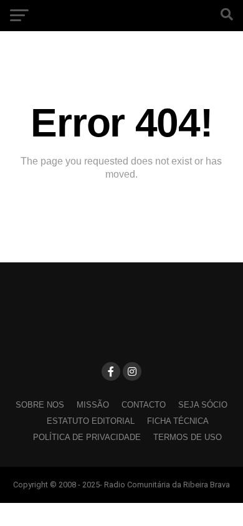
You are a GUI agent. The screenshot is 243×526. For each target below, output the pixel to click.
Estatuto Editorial (91, 421)
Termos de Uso (187, 437)
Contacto (144, 404)
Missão (93, 404)
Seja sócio (202, 404)
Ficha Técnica (178, 421)
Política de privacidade (87, 437)
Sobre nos (40, 404)
